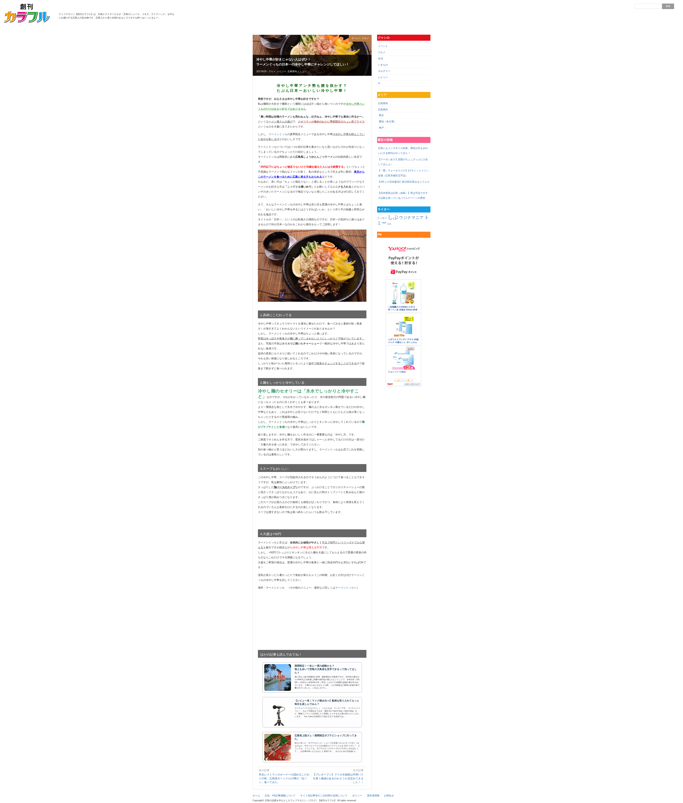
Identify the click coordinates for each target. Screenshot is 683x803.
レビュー (281, 71)
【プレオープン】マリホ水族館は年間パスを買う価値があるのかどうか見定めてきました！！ (338, 778)
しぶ (302, 71)
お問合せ (389, 795)
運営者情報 (373, 795)
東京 (381, 115)
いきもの (383, 64)
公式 (389, 224)
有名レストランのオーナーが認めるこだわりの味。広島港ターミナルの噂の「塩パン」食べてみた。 (284, 778)
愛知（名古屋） (387, 121)
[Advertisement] (312, 618)
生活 (380, 58)
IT (379, 83)
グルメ (365, 38)
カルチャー (384, 71)
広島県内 (292, 71)
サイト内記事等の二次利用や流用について (324, 795)
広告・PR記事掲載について (280, 795)
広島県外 (383, 109)
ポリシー (357, 795)
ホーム (354, 38)
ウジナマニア (411, 217)
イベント (383, 46)
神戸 (381, 127)
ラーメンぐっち (278, 134)
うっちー (382, 218)
